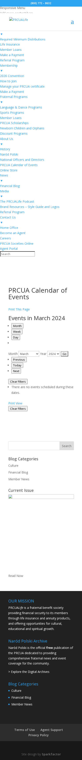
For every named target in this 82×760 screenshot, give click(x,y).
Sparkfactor (51, 754)
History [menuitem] (5, 149)
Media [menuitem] (4, 193)
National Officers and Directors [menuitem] (22, 160)
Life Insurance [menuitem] (10, 44)
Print (15, 403)
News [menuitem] (4, 178)
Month (17, 326)
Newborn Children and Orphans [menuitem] (22, 128)
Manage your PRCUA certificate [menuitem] (22, 86)
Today (17, 365)
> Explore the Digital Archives (28, 672)
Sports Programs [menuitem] (12, 112)
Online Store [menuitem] (8, 170)
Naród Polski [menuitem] (9, 154)
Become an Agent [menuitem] (13, 233)
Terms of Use (24, 730)
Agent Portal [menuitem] (9, 248)
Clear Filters (18, 382)
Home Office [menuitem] (9, 228)
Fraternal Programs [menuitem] (14, 99)
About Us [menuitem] (6, 141)
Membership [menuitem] (9, 68)
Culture (13, 465)
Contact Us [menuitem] (8, 220)
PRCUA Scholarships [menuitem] (14, 123)
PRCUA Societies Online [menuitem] (16, 243)
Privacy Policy (38, 735)
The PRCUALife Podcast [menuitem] (17, 201)
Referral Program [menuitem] (12, 60)
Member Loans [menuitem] (11, 50)
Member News (18, 479)
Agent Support (51, 730)
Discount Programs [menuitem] (14, 133)
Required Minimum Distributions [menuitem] (22, 39)
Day (15, 337)
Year (43, 354)
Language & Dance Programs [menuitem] (21, 107)
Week (17, 332)
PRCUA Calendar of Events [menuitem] (19, 165)
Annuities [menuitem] (6, 31)
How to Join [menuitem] (8, 81)
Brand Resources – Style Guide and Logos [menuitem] (29, 207)
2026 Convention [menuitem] (12, 76)
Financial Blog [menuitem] (10, 186)
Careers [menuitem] (5, 238)
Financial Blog (18, 472)
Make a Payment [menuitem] (12, 55)
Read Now (15, 576)
